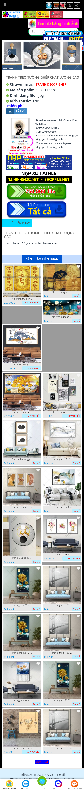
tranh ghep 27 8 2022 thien (62, 507)
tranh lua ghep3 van (22, 557)
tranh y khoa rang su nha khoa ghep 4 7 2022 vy (62, 554)
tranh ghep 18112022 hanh (62, 459)
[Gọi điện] (42, 782)
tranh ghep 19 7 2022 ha (22, 748)
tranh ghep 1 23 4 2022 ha (62, 605)
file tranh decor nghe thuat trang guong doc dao (62, 316)
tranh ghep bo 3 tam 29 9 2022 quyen (22, 507)
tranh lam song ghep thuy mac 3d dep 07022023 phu (22, 364)
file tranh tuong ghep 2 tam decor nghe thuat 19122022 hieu (22, 459)
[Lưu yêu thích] (38, 267)
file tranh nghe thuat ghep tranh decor (62, 292)
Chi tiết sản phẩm (17, 223)
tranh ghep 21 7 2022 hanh (22, 605)
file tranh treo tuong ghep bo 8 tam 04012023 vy (62, 412)
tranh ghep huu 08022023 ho (22, 412)
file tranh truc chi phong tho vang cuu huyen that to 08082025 (22, 298)
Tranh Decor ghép (51, 84)
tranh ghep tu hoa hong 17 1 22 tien (22, 700)
